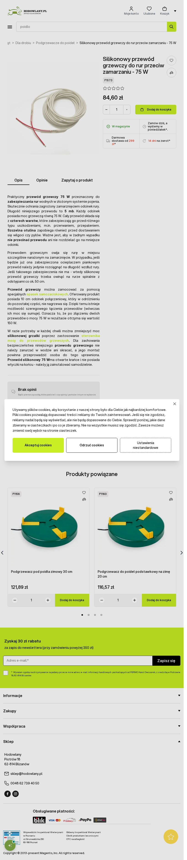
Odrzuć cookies (92, 445)
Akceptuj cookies (38, 445)
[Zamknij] (174, 404)
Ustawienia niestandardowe (145, 445)
